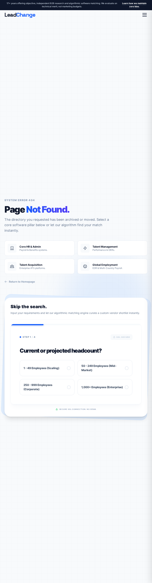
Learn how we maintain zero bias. (134, 5)
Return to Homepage (22, 281)
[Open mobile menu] (144, 14)
